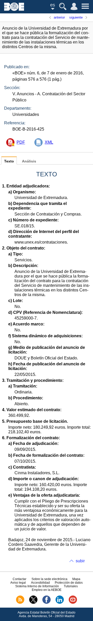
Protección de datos (69, 582)
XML (49, 142)
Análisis (29, 161)
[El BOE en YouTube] (73, 603)
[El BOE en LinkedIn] (60, 603)
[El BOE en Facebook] (46, 603)
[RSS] (20, 603)
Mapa (76, 579)
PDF (21, 142)
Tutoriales (71, 586)
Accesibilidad (40, 582)
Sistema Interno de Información (37, 586)
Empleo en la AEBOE (46, 590)
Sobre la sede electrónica (49, 579)
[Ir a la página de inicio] (14, 9)
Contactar (19, 579)
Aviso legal (18, 582)
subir (80, 561)
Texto (9, 161)
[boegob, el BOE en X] (33, 603)
